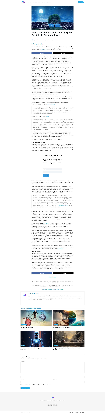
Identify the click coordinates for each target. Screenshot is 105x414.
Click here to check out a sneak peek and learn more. (52, 289)
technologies (46, 223)
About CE (43, 2)
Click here (44, 49)
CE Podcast (38, 2)
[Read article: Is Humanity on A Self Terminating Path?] (68, 318)
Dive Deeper (52, 277)
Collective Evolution (38, 39)
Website (55, 379)
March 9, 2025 (23, 349)
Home (28, 2)
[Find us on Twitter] (51, 405)
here (31, 412)
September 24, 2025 (24, 328)
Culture (55, 324)
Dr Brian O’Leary (62, 205)
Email (22, 379)
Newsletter (32, 2)
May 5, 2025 (55, 328)
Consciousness (24, 324)
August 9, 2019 (46, 39)
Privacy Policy (76, 412)
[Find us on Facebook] (49, 405)
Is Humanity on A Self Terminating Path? (61, 327)
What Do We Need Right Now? (27, 327)
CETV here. (60, 248)
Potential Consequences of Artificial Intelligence (31, 348)
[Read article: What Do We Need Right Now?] (36, 318)
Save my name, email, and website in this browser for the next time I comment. (38, 384)
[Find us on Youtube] (56, 405)
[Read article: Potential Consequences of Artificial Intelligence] (36, 339)
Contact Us (48, 2)
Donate (80, 2)
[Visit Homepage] (23, 2)
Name (22, 374)
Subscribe (46, 175)
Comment (23, 361)
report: (47, 116)
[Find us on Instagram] (54, 405)
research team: (51, 104)
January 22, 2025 (56, 350)
